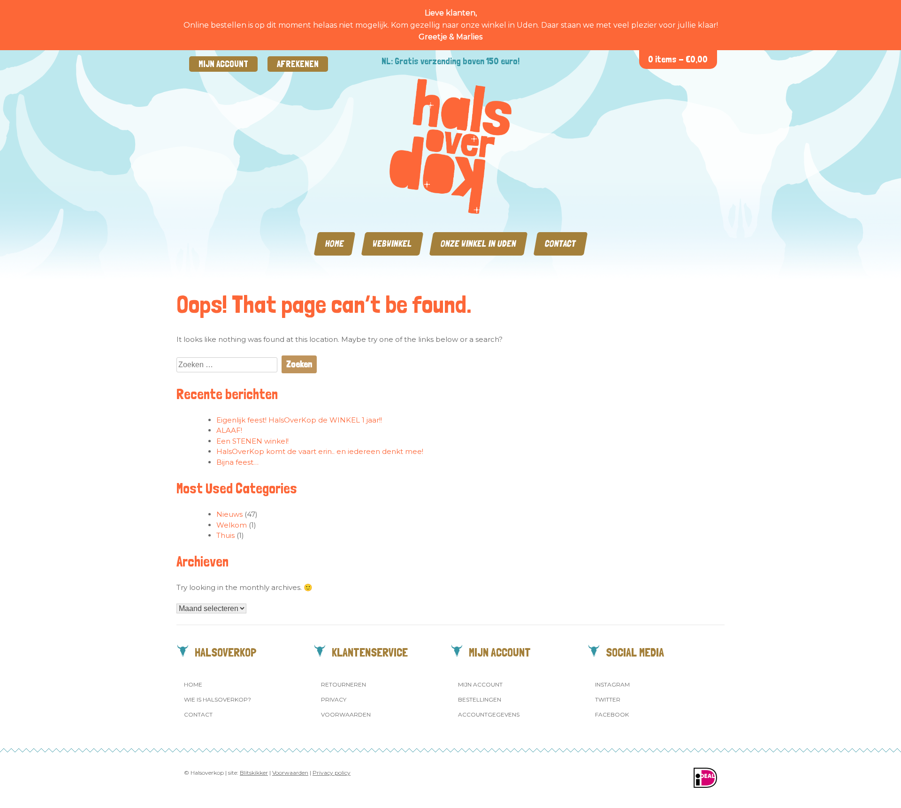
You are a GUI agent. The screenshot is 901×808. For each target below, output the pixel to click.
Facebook (612, 714)
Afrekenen (298, 64)
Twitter (607, 699)
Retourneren (343, 684)
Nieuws (229, 514)
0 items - (678, 59)
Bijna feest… (237, 462)
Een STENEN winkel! (252, 441)
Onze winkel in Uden (478, 243)
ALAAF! (229, 430)
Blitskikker (254, 772)
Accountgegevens (488, 714)
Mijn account (223, 64)
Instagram (612, 684)
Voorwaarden (346, 714)
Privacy (333, 699)
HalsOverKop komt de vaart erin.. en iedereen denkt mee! (319, 451)
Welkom (231, 525)
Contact (560, 243)
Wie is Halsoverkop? (217, 699)
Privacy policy (332, 772)
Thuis (225, 535)
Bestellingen (479, 699)
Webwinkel (392, 243)
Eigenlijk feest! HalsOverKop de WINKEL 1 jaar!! (299, 419)
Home (334, 243)
